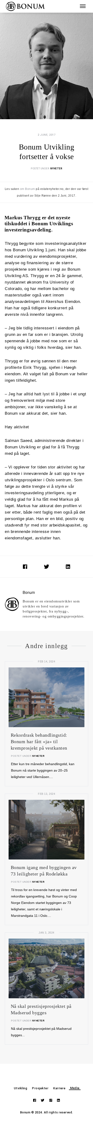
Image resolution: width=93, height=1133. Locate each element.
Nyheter (56, 168)
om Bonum (27, 189)
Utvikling (20, 1088)
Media (74, 1088)
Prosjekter (40, 1088)
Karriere (59, 1088)
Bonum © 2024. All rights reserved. (46, 1112)
